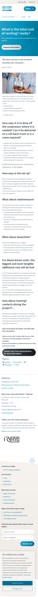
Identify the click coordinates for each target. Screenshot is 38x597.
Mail (17, 365)
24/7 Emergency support (12, 470)
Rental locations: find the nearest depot (15, 385)
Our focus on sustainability (13, 512)
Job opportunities (10, 519)
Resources (7, 497)
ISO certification (9, 500)
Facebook (18, 362)
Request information (11, 47)
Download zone (9, 503)
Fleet (5, 478)
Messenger (8, 365)
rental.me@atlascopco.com (11, 410)
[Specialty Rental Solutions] (18, 17)
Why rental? (8, 484)
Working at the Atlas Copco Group (15, 515)
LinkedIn (7, 362)
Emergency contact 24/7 (10, 382)
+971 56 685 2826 (7, 413)
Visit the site (27, 544)
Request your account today (11, 431)
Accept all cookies (17, 583)
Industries (7, 481)
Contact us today (7, 388)
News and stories (9, 494)
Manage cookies (17, 588)
